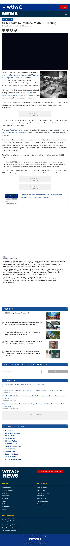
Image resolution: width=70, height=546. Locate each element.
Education (7, 19)
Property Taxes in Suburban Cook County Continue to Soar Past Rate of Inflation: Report (22, 333)
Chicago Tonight (11, 441)
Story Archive (41, 490)
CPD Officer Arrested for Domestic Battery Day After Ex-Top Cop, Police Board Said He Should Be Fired (23, 323)
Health (4, 501)
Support (45, 536)
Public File (42, 544)
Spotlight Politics (11, 454)
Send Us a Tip (41, 498)
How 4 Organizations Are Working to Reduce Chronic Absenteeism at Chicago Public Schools (32, 390)
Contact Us (40, 496)
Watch (31, 536)
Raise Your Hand (16, 130)
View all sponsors (35, 115)
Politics (4, 504)
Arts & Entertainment (8, 490)
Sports (4, 509)
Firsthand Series (11, 443)
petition (58, 130)
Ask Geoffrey (10, 436)
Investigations (10, 449)
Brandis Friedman (7, 26)
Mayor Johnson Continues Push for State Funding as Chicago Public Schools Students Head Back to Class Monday (22, 353)
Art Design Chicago (12, 433)
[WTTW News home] (10, 13)
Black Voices (10, 438)
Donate (64, 7)
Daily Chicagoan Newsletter (10, 528)
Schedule (25, 536)
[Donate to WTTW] (35, 539)
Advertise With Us (42, 501)
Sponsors (40, 504)
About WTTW (38, 536)
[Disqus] (35, 230)
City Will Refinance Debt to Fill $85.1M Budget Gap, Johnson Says (23, 385)
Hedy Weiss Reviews (13, 446)
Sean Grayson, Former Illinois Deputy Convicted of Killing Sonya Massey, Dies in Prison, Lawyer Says (23, 343)
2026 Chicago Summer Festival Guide (17, 313)
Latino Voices (10, 451)
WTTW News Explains (13, 459)
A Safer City (9, 430)
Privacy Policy (28, 544)
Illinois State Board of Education (13, 132)
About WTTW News (43, 493)
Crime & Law (6, 496)
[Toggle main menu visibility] (4, 7)
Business (4, 493)
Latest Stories (6, 488)
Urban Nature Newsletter (9, 531)
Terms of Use (36, 544)
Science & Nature (7, 506)
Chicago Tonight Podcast (9, 525)
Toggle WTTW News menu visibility (67, 14)
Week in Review (11, 456)
